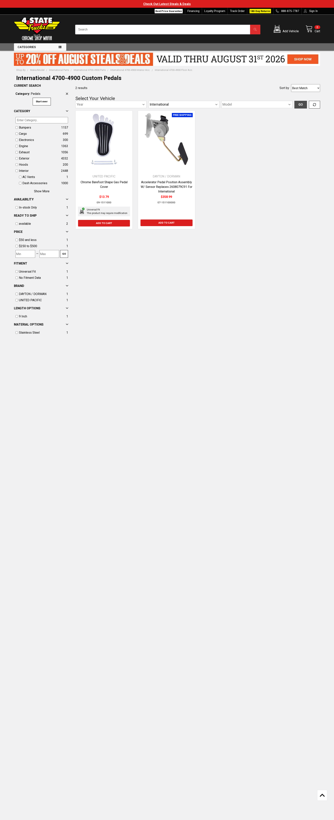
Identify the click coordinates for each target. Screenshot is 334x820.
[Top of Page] (322, 795)
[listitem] (42, 240)
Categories (27, 47)
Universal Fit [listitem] (27, 271)
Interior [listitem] (24, 171)
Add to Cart (104, 223)
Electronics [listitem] (26, 140)
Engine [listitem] (23, 146)
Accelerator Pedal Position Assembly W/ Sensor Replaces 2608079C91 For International (166, 186)
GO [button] (300, 104)
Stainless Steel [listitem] (29, 332)
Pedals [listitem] (27, 94)
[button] (286, 30)
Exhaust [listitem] (24, 152)
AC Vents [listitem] (28, 177)
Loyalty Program (214, 11)
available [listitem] (25, 224)
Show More (41, 191)
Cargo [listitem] (23, 134)
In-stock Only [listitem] (28, 207)
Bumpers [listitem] (25, 127)
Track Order (237, 11)
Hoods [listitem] (23, 164)
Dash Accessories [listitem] (34, 183)
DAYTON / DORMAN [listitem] (32, 294)
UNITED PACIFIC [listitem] (30, 300)
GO (64, 253)
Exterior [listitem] (24, 158)
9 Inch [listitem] (23, 316)
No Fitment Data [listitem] (30, 278)
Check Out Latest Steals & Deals (167, 4)
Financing (193, 11)
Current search (27, 85)
